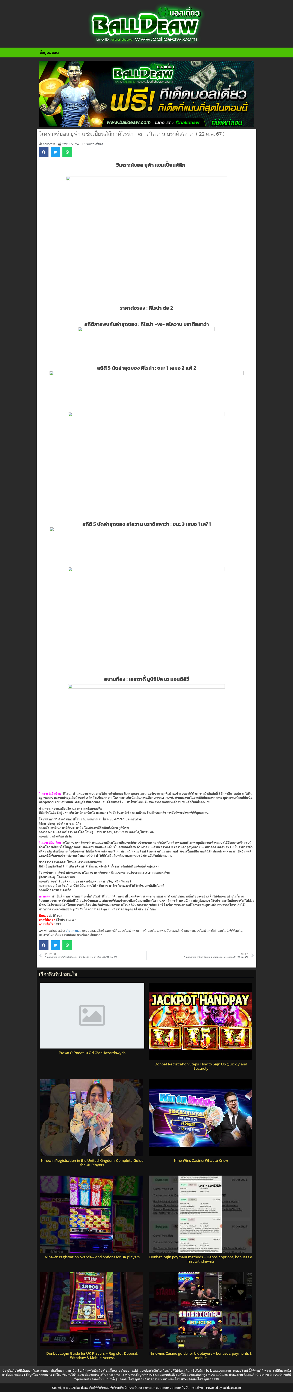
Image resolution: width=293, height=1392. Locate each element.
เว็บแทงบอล (74, 930)
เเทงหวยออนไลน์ (169, 1379)
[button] (43, 152)
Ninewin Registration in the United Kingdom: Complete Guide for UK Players (92, 1162)
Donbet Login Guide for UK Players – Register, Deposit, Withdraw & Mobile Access (92, 1355)
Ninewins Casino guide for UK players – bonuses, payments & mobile (201, 1355)
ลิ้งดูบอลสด (49, 52)
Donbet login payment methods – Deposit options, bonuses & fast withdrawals (201, 1259)
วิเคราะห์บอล (95, 144)
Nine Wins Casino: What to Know (201, 1160)
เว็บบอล (126, 1370)
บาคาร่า (152, 1379)
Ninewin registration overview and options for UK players (92, 1257)
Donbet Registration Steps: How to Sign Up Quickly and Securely (201, 1066)
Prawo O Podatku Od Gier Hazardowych (92, 1053)
